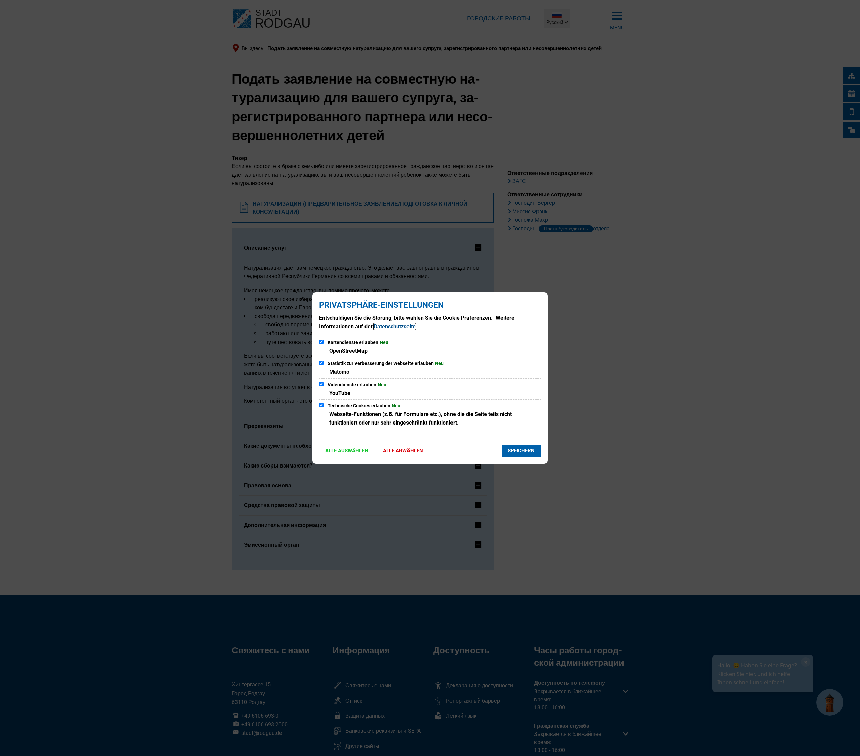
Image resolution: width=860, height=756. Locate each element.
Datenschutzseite (395, 326)
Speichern (521, 451)
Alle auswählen (346, 451)
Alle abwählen (403, 451)
